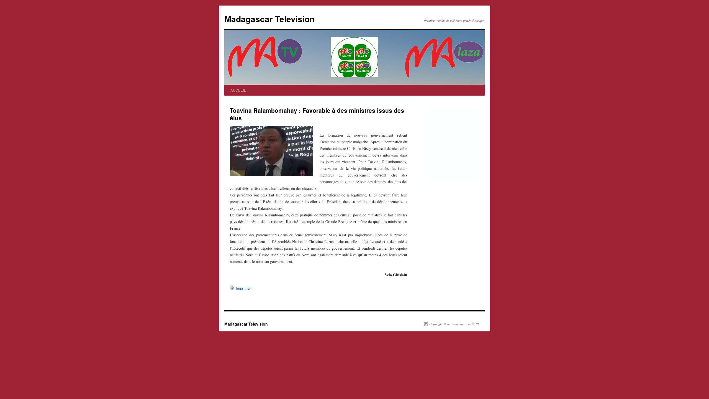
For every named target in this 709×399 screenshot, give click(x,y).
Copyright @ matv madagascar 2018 (454, 324)
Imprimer (243, 288)
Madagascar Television (269, 19)
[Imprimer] (232, 288)
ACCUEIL (238, 90)
